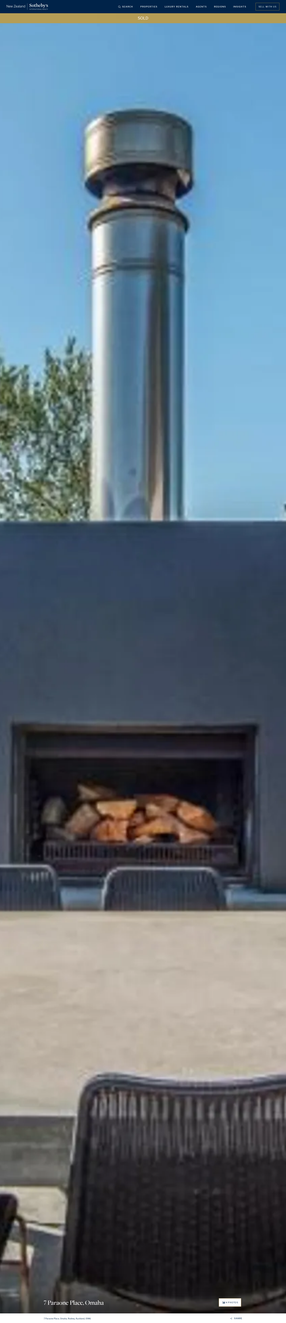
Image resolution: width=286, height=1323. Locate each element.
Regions (220, 6)
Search (127, 6)
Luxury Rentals (177, 6)
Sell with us (267, 6)
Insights (239, 6)
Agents (201, 6)
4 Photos (232, 1302)
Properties (148, 6)
